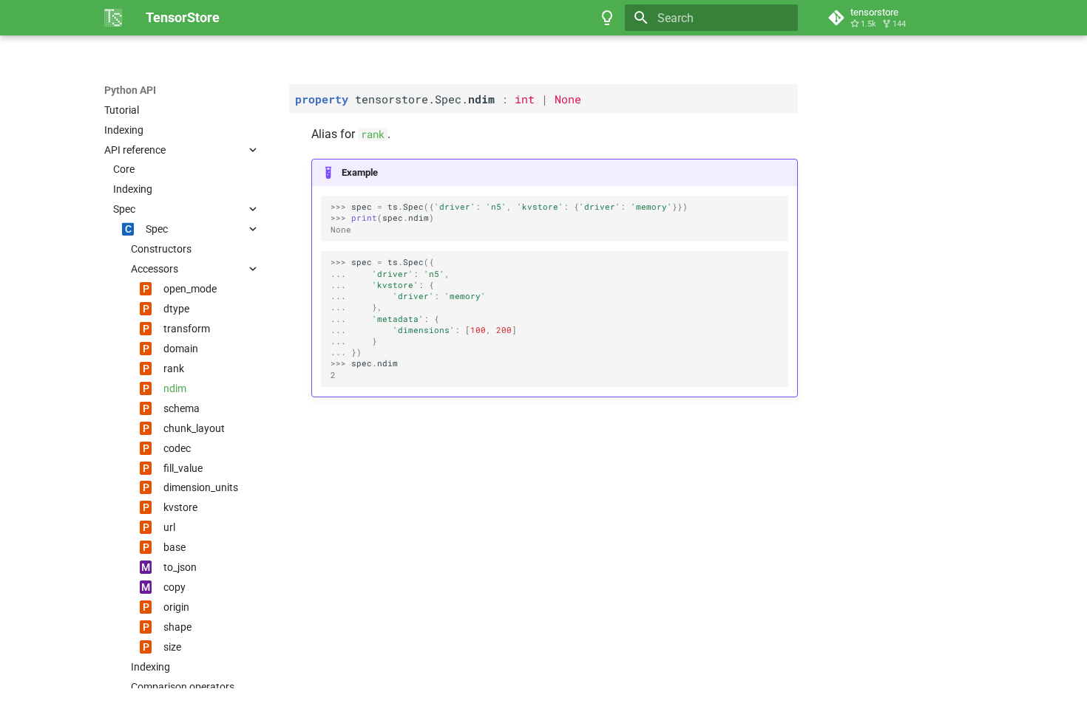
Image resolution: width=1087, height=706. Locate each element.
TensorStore (133, 82)
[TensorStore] (113, 17)
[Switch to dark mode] (607, 17)
